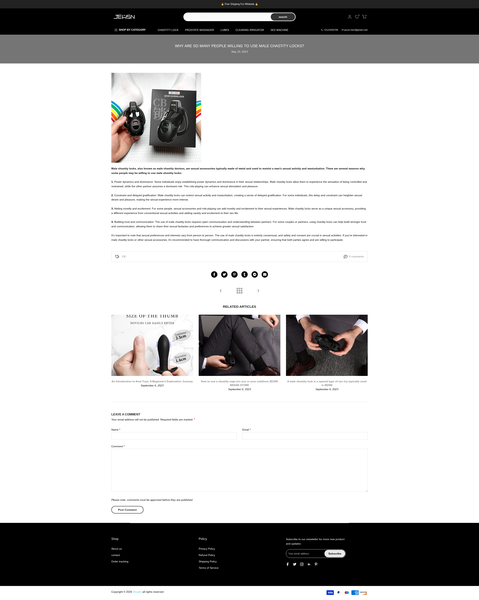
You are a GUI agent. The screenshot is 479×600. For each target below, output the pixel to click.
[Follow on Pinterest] (316, 564)
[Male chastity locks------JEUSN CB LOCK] (220, 291)
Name (115, 429)
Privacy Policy (207, 548)
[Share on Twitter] (224, 274)
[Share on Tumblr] (244, 274)
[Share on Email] (265, 274)
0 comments (356, 256)
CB (124, 256)
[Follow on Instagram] (301, 564)
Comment (118, 446)
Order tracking (119, 561)
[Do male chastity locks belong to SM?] (258, 291)
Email (246, 429)
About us (116, 548)
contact (115, 555)
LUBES (225, 29)
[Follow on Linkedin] (309, 564)
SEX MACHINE (279, 29)
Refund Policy (207, 555)
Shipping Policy (208, 561)
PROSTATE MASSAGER (199, 29)
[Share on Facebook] (214, 274)
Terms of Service (209, 567)
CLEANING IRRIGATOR (250, 29)
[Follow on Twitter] (294, 564)
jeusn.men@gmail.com (356, 30)
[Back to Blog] (239, 291)
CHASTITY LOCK (168, 29)
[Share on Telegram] (254, 274)
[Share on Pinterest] (234, 274)
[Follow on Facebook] (287, 564)
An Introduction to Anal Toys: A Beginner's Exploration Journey (152, 381)
